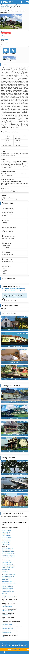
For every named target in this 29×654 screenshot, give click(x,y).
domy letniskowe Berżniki (8, 551)
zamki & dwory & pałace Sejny (9, 596)
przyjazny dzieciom (6, 614)
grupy (3, 618)
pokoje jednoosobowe (7, 605)
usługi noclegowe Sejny (8, 591)
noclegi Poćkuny (6, 544)
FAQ (3, 645)
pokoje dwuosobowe (7, 606)
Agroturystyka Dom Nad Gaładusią (14, 507)
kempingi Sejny (6, 572)
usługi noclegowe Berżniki (8, 556)
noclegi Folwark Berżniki (8, 528)
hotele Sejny (5, 571)
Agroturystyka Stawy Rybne (14, 418)
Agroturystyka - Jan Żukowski (14, 490)
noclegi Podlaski (6, 539)
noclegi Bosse (5, 542)
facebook (6, 644)
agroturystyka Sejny (7, 561)
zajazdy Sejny (5, 595)
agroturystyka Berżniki (7, 548)
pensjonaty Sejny (6, 584)
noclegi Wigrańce (6, 540)
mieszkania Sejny (6, 578)
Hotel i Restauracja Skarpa (14, 346)
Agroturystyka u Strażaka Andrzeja (14, 451)
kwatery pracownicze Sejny (8, 574)
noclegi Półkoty (5, 534)
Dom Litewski (14, 362)
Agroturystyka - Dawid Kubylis (14, 434)
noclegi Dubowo (6, 532)
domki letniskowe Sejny (7, 567)
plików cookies (16, 649)
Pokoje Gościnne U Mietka (14, 474)
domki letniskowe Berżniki (8, 553)
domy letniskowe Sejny (7, 564)
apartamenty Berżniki (7, 550)
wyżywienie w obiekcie (7, 601)
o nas (21, 645)
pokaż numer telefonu (5, 33)
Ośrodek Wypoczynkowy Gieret (14, 379)
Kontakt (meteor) (15, 644)
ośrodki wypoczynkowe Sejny (9, 583)
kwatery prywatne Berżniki (8, 555)
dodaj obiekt (17, 647)
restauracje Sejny (6, 590)
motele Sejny (5, 579)
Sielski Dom (14, 402)
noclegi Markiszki (6, 535)
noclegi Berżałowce (6, 537)
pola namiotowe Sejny (7, 588)
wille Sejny (4, 593)
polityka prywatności (11, 645)
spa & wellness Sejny (7, 581)
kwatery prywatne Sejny (8, 576)
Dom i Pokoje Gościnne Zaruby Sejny (14, 330)
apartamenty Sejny (6, 562)
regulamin (24, 644)
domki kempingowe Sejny (8, 566)
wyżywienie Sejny (6, 569)
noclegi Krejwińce (6, 530)
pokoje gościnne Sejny (7, 586)
